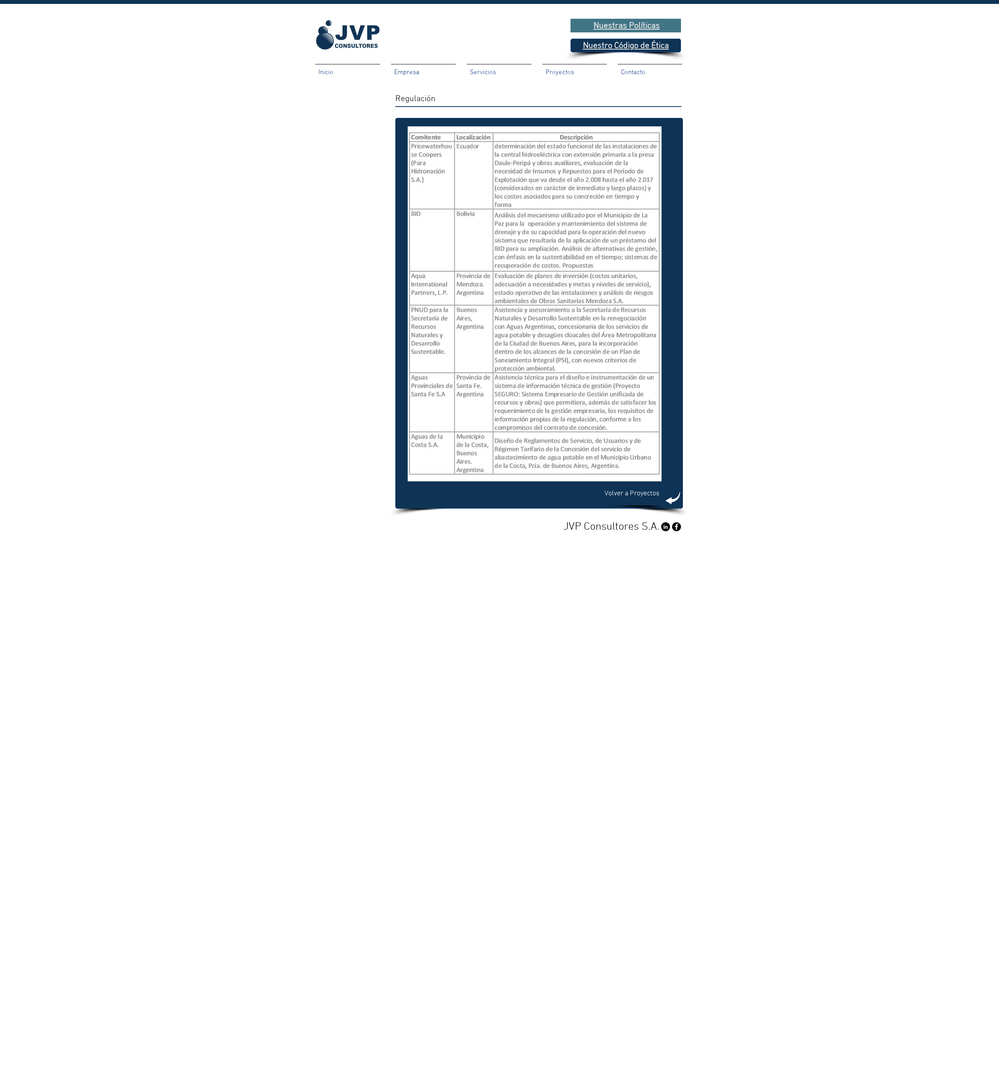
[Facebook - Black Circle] (676, 526)
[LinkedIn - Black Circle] (665, 526)
